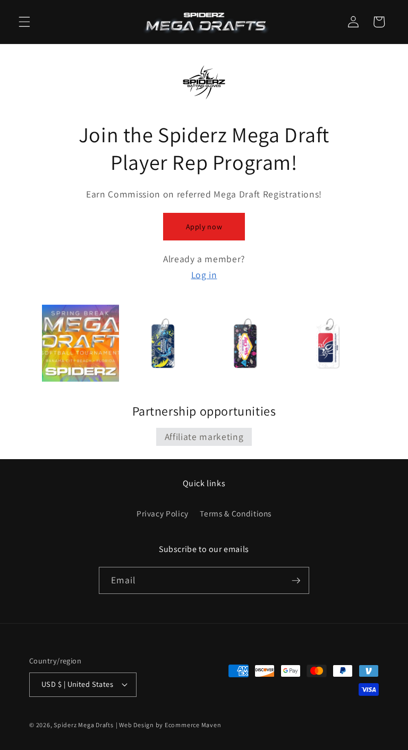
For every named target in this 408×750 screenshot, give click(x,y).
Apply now (204, 226)
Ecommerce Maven (193, 725)
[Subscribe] (296, 580)
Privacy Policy (163, 513)
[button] (24, 22)
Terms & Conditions (235, 513)
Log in (204, 275)
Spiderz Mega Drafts (84, 725)
